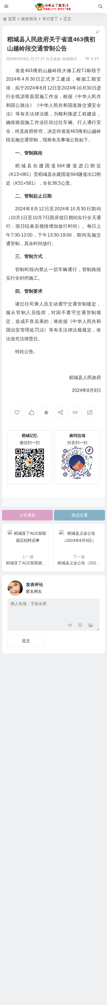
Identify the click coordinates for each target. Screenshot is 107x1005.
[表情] (80, 625)
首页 (12, 19)
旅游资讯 (29, 19)
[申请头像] (94, 586)
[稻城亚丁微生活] (53, 6)
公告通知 (27, 515)
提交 (26, 640)
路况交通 (80, 515)
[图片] (90, 625)
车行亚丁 (50, 19)
